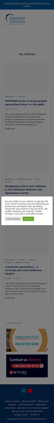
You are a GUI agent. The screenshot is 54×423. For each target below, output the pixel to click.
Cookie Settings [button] (13, 219)
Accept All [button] (28, 219)
